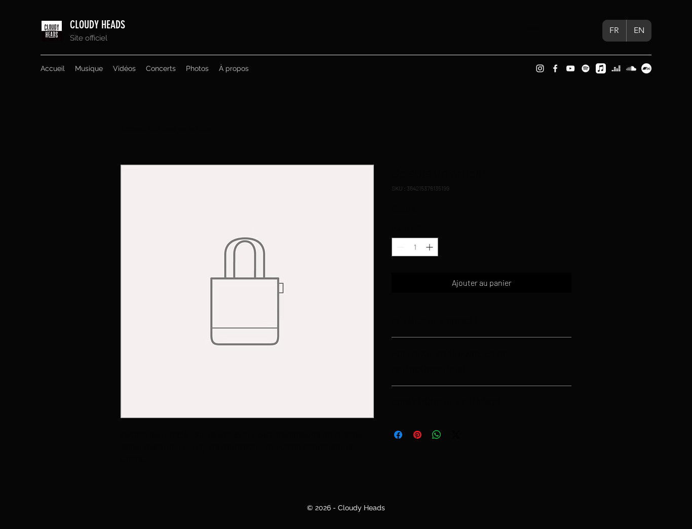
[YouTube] (570, 68)
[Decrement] (399, 247)
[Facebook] (555, 68)
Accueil (133, 128)
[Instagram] (540, 68)
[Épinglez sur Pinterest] (417, 435)
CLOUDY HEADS (99, 24)
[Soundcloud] (631, 68)
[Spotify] (586, 68)
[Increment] (430, 247)
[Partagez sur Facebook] (398, 435)
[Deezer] (616, 68)
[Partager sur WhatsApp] (437, 435)
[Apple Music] (601, 68)
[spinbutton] (415, 247)
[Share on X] (456, 435)
